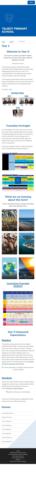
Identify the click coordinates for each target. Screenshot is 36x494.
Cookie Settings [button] (22, 461)
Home (3, 41)
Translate (14, 3)
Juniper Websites (23, 454)
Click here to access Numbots (14, 388)
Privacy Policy (13, 461)
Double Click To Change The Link (26, 220)
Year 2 (11, 42)
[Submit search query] (21, 2)
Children (11, 41)
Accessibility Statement (18, 458)
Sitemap (18, 459)
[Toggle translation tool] (7, 2)
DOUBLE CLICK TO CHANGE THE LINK (9, 220)
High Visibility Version (18, 456)
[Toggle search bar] (3, 2)
